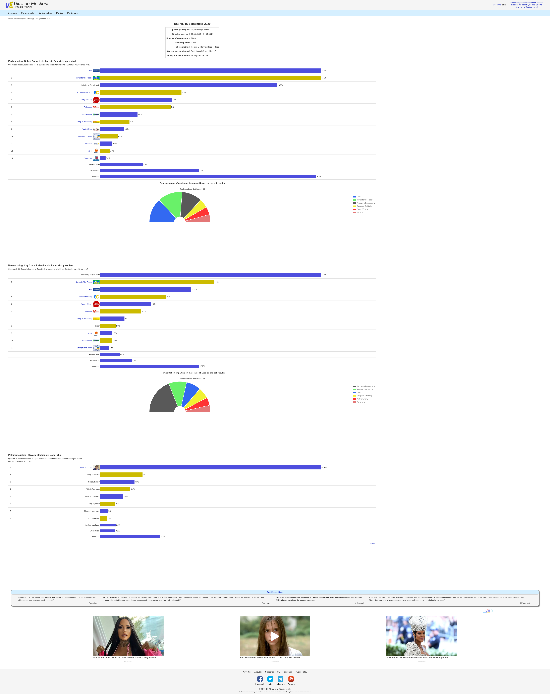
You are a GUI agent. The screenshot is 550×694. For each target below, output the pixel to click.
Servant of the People (84, 78)
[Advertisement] (192, 243)
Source (372, 543)
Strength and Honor (84, 136)
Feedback (287, 672)
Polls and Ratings (23, 7)
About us (258, 672)
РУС (499, 5)
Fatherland (88, 107)
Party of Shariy (86, 100)
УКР (494, 5)
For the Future (86, 114)
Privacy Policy (301, 672)
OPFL (90, 71)
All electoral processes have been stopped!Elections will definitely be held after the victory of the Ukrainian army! (526, 5)
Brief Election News (275, 592)
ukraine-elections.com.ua (303, 692)
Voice (90, 151)
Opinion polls (20, 19)
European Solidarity (84, 93)
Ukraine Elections (32, 5)
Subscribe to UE (272, 672)
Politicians (72, 13)
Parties (59, 13)
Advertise (247, 672)
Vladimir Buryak (86, 467)
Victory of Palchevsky (84, 122)
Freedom (88, 144)
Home (10, 19)
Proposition (88, 158)
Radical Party (87, 129)
